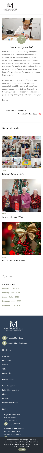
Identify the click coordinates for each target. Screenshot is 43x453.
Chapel (4, 394)
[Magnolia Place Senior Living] (10, 10)
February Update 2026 (13, 174)
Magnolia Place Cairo (15, 338)
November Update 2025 (21, 47)
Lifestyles (5, 356)
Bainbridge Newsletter (10, 390)
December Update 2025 (27, 114)
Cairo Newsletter (8, 386)
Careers (5, 365)
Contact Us (6, 373)
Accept (22, 450)
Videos (4, 369)
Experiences (6, 360)
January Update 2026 (12, 217)
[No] (40, 445)
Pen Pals (5, 398)
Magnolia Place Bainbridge (17, 343)
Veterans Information (10, 402)
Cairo (4, 170)
